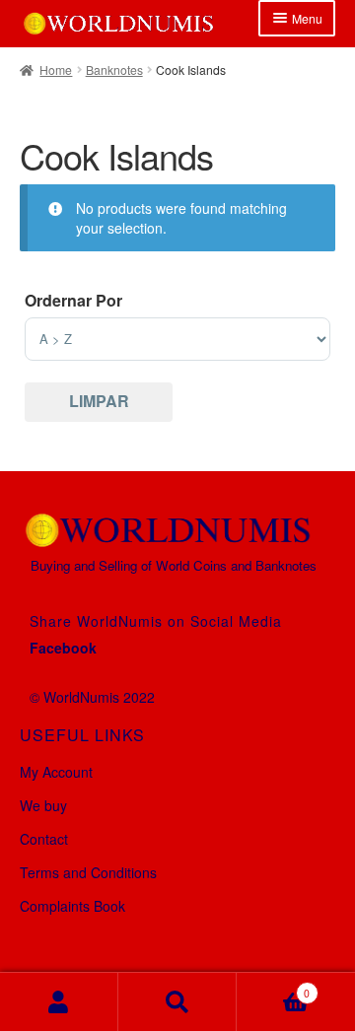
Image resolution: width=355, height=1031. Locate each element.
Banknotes (114, 69)
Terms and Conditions (88, 872)
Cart (273, 986)
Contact (44, 839)
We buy (43, 805)
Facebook (63, 647)
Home (55, 69)
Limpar (99, 400)
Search (177, 1002)
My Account (56, 772)
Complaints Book (72, 906)
